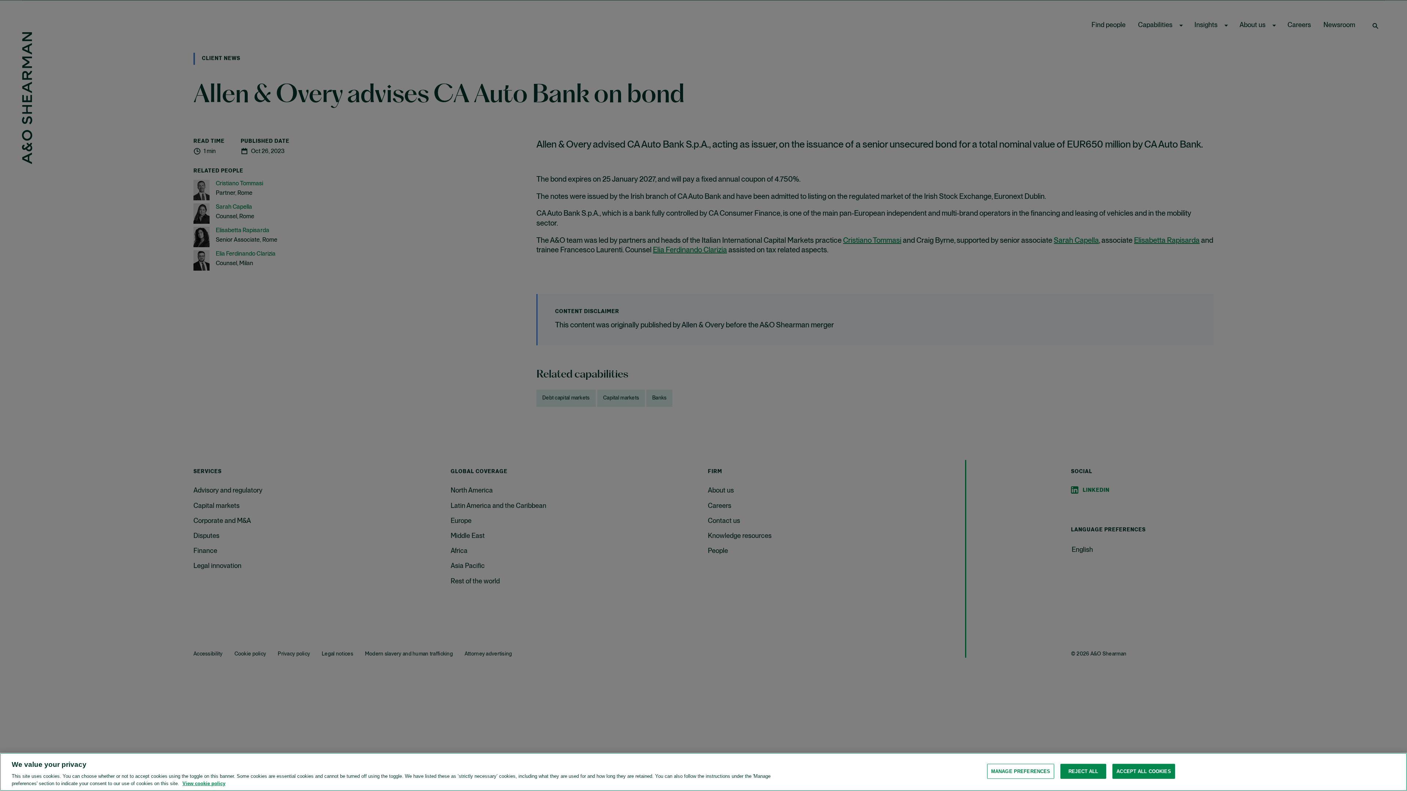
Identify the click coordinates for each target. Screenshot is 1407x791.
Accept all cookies (1143, 771)
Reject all (1083, 771)
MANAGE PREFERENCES (1020, 771)
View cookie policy (203, 783)
